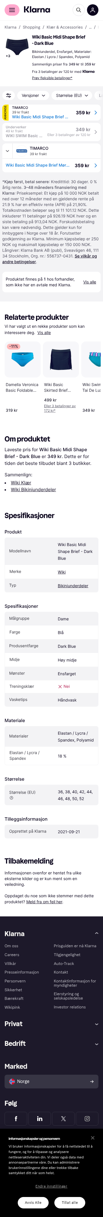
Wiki (62, 572)
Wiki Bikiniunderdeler (33, 489)
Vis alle (44, 332)
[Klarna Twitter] (63, 1119)
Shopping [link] (31, 27)
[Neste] (90, 376)
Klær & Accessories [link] (65, 27)
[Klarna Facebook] (16, 1119)
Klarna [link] (10, 27)
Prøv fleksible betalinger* (52, 78)
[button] (17, 46)
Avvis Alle (33, 1203)
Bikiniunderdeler (73, 585)
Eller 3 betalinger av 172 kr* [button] (60, 408)
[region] (51, 1173)
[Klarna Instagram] (87, 1119)
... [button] (90, 27)
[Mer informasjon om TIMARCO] (7, 150)
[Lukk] (92, 1138)
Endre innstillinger (51, 1186)
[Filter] (8, 95)
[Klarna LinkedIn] (39, 1119)
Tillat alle (70, 1203)
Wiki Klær (21, 482)
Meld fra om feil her (44, 901)
